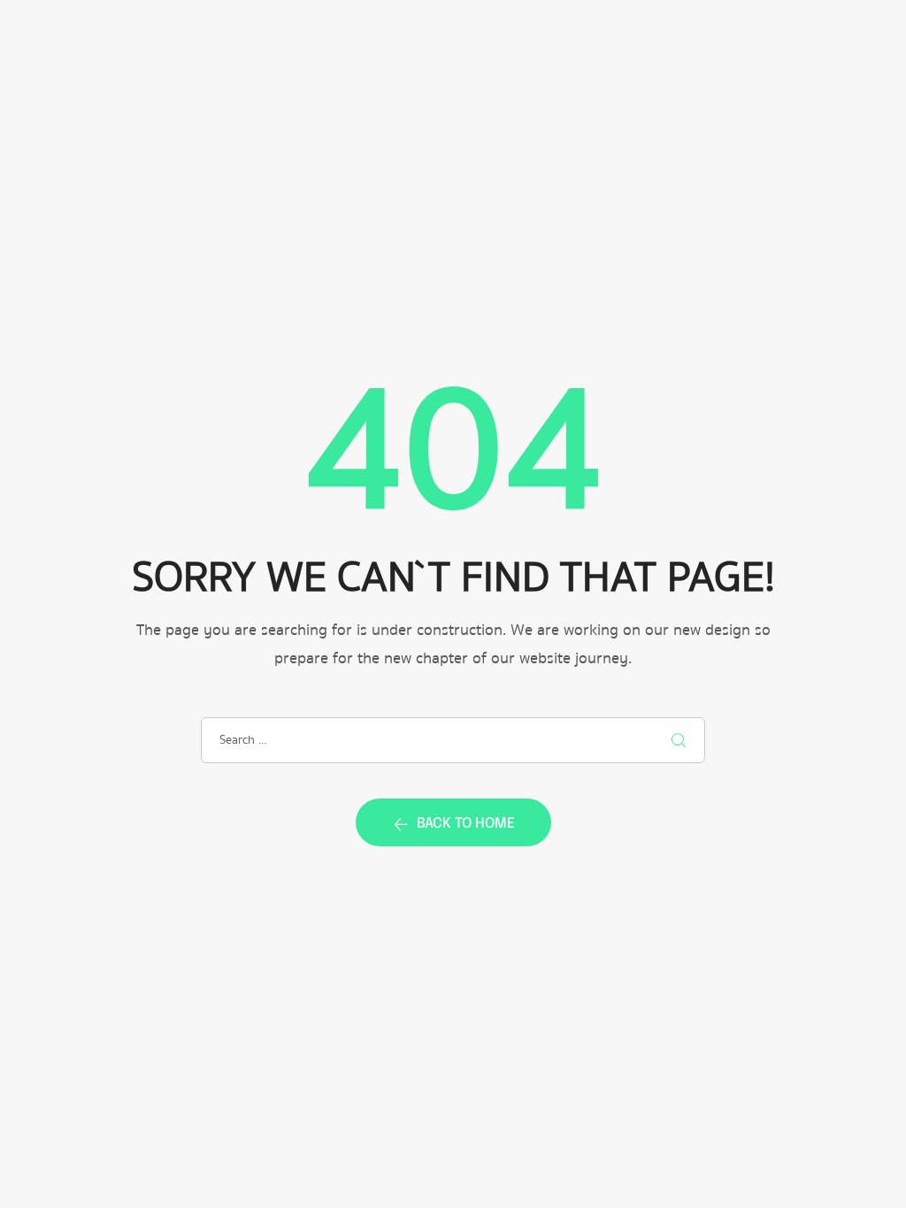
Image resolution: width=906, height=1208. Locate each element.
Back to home (466, 823)
